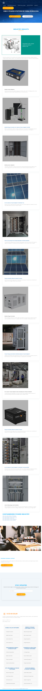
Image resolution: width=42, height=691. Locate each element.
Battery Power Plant (9, 655)
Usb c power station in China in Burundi (9, 520)
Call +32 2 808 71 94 (14, 16)
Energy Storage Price (27, 638)
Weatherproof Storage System (28, 676)
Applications (30, 5)
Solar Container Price (9, 638)
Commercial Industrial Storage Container (29, 648)
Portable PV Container (9, 631)
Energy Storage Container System (30, 628)
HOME (11, 13)
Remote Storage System (10, 672)
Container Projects (11, 5)
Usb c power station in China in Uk (8, 518)
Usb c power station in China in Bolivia (23, 13)
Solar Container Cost (9, 642)
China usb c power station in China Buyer (9, 515)
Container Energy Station (10, 652)
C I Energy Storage (27, 652)
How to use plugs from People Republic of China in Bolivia (17, 240)
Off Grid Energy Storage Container (12, 669)
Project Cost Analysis (9, 659)
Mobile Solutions (21, 5)
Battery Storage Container (28, 631)
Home (4, 5)
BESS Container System (27, 635)
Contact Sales (27, 16)
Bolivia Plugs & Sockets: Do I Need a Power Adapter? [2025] (17, 127)
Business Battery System (28, 655)
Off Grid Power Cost (9, 679)
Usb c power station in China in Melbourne (10, 519)
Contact (36, 5)
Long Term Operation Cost (28, 683)
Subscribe (20, 594)
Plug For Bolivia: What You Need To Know (13, 278)
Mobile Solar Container (12, 627)
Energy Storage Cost (27, 642)
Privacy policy (25, 688)
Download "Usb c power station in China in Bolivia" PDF (28, 45)
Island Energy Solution (9, 676)
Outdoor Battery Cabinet (27, 672)
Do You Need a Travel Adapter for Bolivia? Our (14, 202)
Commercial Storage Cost (28, 659)
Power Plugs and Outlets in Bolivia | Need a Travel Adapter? (17, 353)
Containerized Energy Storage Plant (12, 648)
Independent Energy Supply (10, 683)
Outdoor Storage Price (27, 679)
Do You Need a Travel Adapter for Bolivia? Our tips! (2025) (17, 467)
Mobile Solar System (9, 635)
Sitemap (20, 688)
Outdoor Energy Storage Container (29, 669)
